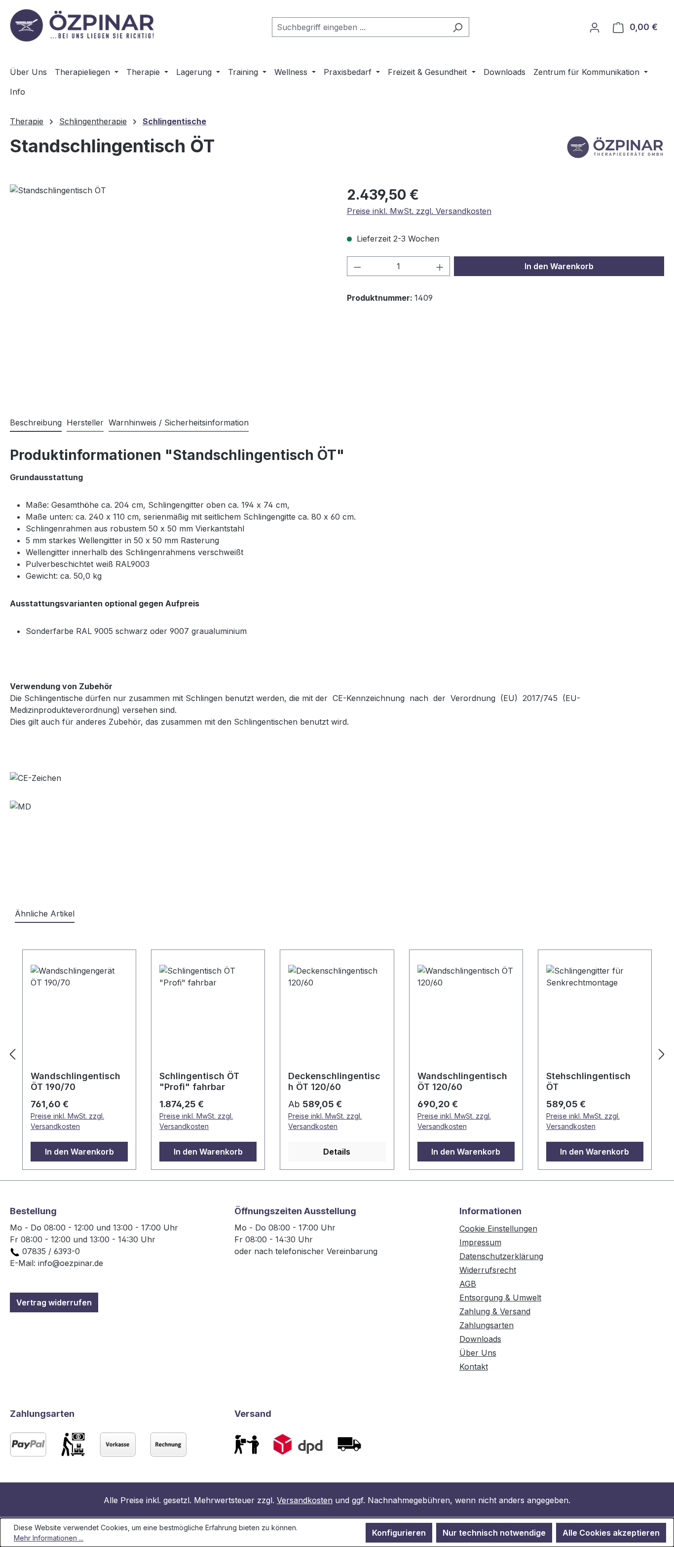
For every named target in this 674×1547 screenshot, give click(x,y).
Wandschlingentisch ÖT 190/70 (75, 1081)
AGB (467, 1284)
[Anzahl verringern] (357, 266)
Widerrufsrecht (487, 1270)
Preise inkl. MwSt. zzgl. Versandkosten (419, 211)
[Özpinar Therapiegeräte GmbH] (614, 150)
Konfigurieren (399, 1533)
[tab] (36, 423)
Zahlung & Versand (494, 1311)
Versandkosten (305, 1500)
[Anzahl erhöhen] (440, 266)
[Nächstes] (661, 1054)
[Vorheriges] (12, 1054)
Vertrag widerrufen (54, 1302)
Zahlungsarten (486, 1325)
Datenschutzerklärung (501, 1256)
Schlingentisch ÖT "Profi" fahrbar (199, 1081)
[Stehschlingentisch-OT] (168, 290)
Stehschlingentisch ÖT (588, 1081)
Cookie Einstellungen (498, 1228)
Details (336, 1152)
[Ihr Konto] (594, 27)
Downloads (480, 1339)
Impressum (480, 1242)
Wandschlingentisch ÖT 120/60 (462, 1081)
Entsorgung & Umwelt (500, 1297)
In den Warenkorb (559, 266)
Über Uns (477, 1353)
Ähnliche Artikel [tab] (45, 913)
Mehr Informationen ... (48, 1538)
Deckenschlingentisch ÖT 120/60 (334, 1081)
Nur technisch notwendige (494, 1533)
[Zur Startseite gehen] (84, 25)
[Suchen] (457, 27)
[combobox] (359, 27)
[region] (168, 290)
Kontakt (473, 1366)
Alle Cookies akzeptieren (611, 1533)
